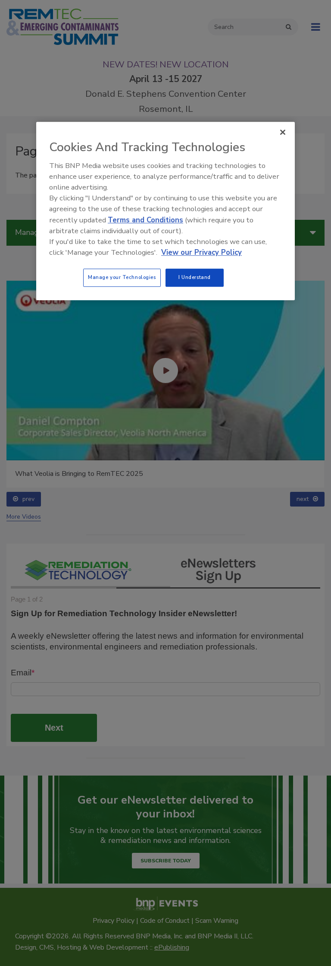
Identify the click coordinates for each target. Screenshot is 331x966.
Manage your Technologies (122, 277)
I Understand (194, 277)
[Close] (282, 132)
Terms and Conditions (145, 220)
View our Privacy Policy (201, 252)
